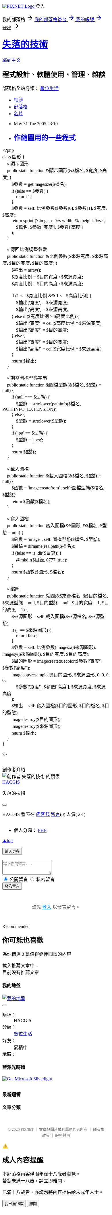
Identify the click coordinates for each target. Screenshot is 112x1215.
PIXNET (27, 1129)
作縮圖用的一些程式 (45, 138)
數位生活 (49, 88)
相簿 (18, 99)
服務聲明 (62, 1135)
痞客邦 (43, 814)
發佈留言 (12, 886)
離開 (33, 1204)
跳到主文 (11, 60)
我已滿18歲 (14, 1204)
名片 (18, 113)
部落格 (21, 106)
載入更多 (12, 851)
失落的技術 (25, 44)
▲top (7, 840)
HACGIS (11, 782)
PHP (42, 830)
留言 (55, 814)
